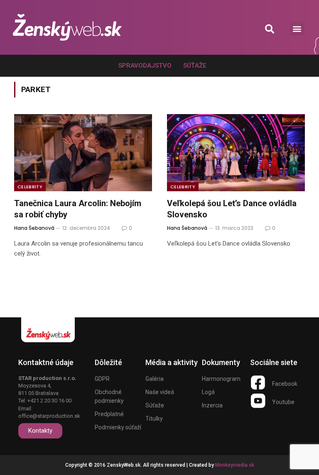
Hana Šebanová (34, 227)
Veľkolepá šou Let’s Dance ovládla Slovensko (232, 208)
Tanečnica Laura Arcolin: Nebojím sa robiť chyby (77, 208)
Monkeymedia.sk (234, 465)
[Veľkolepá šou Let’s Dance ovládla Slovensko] (236, 153)
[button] (270, 29)
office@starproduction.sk (49, 416)
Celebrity (29, 186)
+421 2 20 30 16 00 (49, 400)
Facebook (284, 383)
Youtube (283, 402)
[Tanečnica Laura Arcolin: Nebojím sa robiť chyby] (83, 153)
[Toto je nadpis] (258, 382)
